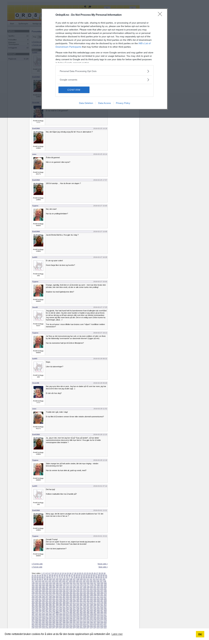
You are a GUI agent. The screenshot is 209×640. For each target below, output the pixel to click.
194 (70, 587)
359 (33, 603)
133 (87, 581)
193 (67, 587)
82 (82, 577)
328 (77, 599)
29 (102, 573)
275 (46, 595)
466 (98, 611)
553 (94, 618)
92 (106, 577)
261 (74, 593)
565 (60, 620)
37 (47, 575)
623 (33, 626)
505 (81, 614)
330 (84, 599)
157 (94, 583)
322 (57, 599)
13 (63, 573)
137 (101, 581)
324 (64, 599)
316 (36, 599)
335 (101, 599)
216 (70, 589)
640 (91, 626)
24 (90, 573)
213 (60, 589)
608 (57, 624)
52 (84, 575)
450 (43, 611)
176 (84, 585)
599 (101, 622)
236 (64, 591)
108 (77, 579)
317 (40, 599)
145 (53, 583)
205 (33, 589)
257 (60, 593)
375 (88, 603)
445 (101, 609)
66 (42, 577)
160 (105, 583)
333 (94, 599)
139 (33, 583)
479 (67, 613)
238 (70, 591)
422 (98, 607)
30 (104, 573)
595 (88, 622)
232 (50, 591)
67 (45, 577)
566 (64, 620)
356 (98, 601)
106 (70, 579)
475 (53, 613)
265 (88, 593)
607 (53, 624)
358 (105, 601)
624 (36, 626)
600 (105, 622)
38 (50, 575)
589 (67, 622)
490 (105, 613)
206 (36, 589)
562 (50, 620)
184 (36, 587)
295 (40, 597)
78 (72, 577)
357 (101, 601)
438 (77, 609)
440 (84, 609)
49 (77, 575)
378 (98, 603)
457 (67, 611)
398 (91, 605)
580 (36, 622)
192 (64, 587)
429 (46, 609)
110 (84, 579)
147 (60, 583)
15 (68, 573)
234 (57, 591)
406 (43, 607)
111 (87, 579)
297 (46, 597)
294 (36, 597)
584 (50, 622)
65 (40, 577)
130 (77, 581)
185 (40, 587)
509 (94, 614)
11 (58, 573)
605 (46, 624)
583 (46, 622)
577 (101, 620)
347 (67, 601)
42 (60, 575)
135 (94, 581)
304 (70, 597)
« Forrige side (37, 564)
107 (74, 579)
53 (87, 575)
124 (56, 581)
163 (40, 585)
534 (105, 616)
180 (98, 585)
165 (46, 585)
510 (98, 614)
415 (74, 607)
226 (105, 589)
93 (33, 579)
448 (36, 611)
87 (94, 577)
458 (70, 611)
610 (64, 624)
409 (53, 607)
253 (46, 593)
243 (88, 591)
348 (70, 601)
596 (91, 622)
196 (77, 587)
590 (70, 622)
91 (104, 577)
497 (53, 614)
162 (36, 585)
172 (70, 585)
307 (81, 597)
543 (60, 618)
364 (50, 603)
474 (50, 613)
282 (70, 595)
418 (84, 607)
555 (101, 618)
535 (33, 618)
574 (91, 620)
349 (74, 601)
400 (98, 605)
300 (57, 597)
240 (77, 591)
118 (36, 581)
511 (101, 614)
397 (88, 605)
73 (60, 577)
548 (77, 618)
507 (88, 614)
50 (79, 575)
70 (52, 577)
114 (97, 579)
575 (94, 620)
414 (70, 607)
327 (74, 599)
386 (50, 605)
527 (81, 616)
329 (81, 599)
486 (91, 613)
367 (60, 603)
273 (40, 595)
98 (45, 579)
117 (33, 581)
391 (67, 605)
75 (64, 577)
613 (74, 624)
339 (40, 601)
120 (42, 581)
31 (33, 575)
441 (88, 609)
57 (96, 575)
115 (100, 579)
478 (64, 613)
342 (50, 601)
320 (50, 599)
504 (77, 614)
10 (56, 573)
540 (50, 618)
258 (64, 593)
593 (81, 622)
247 (101, 591)
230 (43, 591)
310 (91, 597)
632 (64, 626)
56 (94, 575)
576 (98, 620)
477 (60, 613)
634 (70, 626)
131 (80, 581)
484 (84, 613)
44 (64, 575)
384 (43, 605)
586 (57, 622)
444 (98, 609)
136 (97, 581)
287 (88, 595)
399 (94, 605)
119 (39, 581)
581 (40, 622)
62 (33, 577)
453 (53, 611)
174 (77, 585)
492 (36, 614)
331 (88, 599)
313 (101, 597)
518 (50, 616)
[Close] (161, 15)
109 (81, 579)
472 (43, 613)
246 (98, 591)
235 (60, 591)
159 (101, 583)
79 (74, 577)
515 (40, 616)
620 (98, 624)
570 (77, 620)
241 (81, 591)
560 (43, 620)
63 (35, 577)
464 (91, 611)
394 (77, 605)
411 (60, 607)
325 (67, 599)
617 (87, 624)
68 (47, 577)
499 (60, 614)
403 (33, 607)
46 (69, 575)
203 (101, 587)
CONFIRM (73, 89)
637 (81, 626)
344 (57, 601)
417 (81, 607)
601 (33, 624)
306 (77, 597)
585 (53, 622)
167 (53, 585)
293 (33, 597)
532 (98, 616)
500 (64, 614)
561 (46, 620)
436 (70, 609)
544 (64, 618)
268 (98, 593)
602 (36, 624)
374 (84, 603)
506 (84, 614)
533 (101, 616)
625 (40, 626)
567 (67, 620)
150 (70, 583)
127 (66, 581)
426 (36, 609)
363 (46, 603)
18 (75, 573)
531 (94, 616)
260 (70, 593)
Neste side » (103, 564)
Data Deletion (86, 103)
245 (94, 591)
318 (43, 599)
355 (94, 601)
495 (46, 614)
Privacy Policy (123, 103)
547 (74, 618)
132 (84, 581)
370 (70, 603)
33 (38, 575)
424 (105, 607)
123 (53, 581)
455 (60, 611)
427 (40, 609)
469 (33, 613)
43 (62, 575)
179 (94, 585)
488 (98, 613)
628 (50, 626)
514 (36, 616)
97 (42, 579)
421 (94, 607)
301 (60, 597)
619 (94, 624)
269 (101, 593)
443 (94, 609)
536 (36, 618)
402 (105, 605)
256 (57, 593)
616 (84, 624)
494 (43, 614)
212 (57, 589)
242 (84, 591)
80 (77, 577)
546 (70, 618)
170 (64, 585)
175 (81, 585)
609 (60, 624)
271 (33, 595)
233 (53, 591)
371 (74, 603)
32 (35, 575)
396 (84, 605)
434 (64, 609)
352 (84, 601)
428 (43, 609)
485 (88, 613)
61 (106, 575)
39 (52, 575)
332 (91, 599)
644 (105, 626)
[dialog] (104, 59)
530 (91, 616)
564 (57, 620)
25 (92, 573)
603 (40, 624)
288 (91, 595)
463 (88, 611)
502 (70, 614)
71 (55, 577)
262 (77, 593)
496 (50, 614)
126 (63, 581)
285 (81, 595)
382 (36, 605)
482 (77, 613)
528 (84, 616)
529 (88, 616)
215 (67, 589)
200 (91, 587)
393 (74, 605)
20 (80, 573)
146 (57, 583)
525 (74, 616)
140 (36, 583)
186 (43, 587)
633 (67, 626)
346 (64, 601)
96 (40, 579)
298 (50, 597)
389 (60, 605)
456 (64, 611)
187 (46, 587)
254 (50, 593)
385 (46, 605)
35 (42, 575)
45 (67, 575)
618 (91, 624)
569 (74, 620)
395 (81, 605)
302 (64, 597)
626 (43, 626)
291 (101, 595)
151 (74, 583)
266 (91, 593)
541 (53, 618)
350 (77, 601)
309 (88, 597)
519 (53, 616)
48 (74, 575)
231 (46, 591)
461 (81, 611)
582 (43, 622)
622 (105, 624)
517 (46, 616)
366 (57, 603)
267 (94, 593)
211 (53, 589)
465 (94, 611)
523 (67, 616)
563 (53, 620)
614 (77, 624)
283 (74, 595)
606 (50, 624)
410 (57, 607)
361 (40, 603)
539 (46, 618)
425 (33, 609)
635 (74, 626)
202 (98, 587)
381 (33, 605)
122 (49, 581)
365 (53, 603)
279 (60, 595)
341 (46, 601)
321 (53, 599)
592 (77, 622)
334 (98, 599)
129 (73, 581)
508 (91, 614)
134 (90, 581)
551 (88, 618)
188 (50, 587)
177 (88, 585)
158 (98, 583)
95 (38, 579)
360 (36, 603)
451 (46, 611)
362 (43, 603)
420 (91, 607)
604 (43, 624)
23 (87, 573)
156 (91, 583)
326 (70, 599)
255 (53, 593)
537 (40, 618)
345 (60, 601)
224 (98, 589)
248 (105, 591)
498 (57, 614)
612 (70, 624)
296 (43, 597)
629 (53, 626)
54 (89, 575)
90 (101, 577)
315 (33, 599)
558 (36, 620)
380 (105, 603)
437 (74, 609)
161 (33, 585)
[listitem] (104, 71)
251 (40, 593)
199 (88, 587)
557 (33, 620)
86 (91, 577)
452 (50, 611)
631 (60, 626)
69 (50, 577)
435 (67, 609)
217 (74, 589)
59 (101, 575)
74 (62, 577)
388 (57, 605)
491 (33, 614)
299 (53, 597)
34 (40, 575)
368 (64, 603)
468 (105, 611)
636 (77, 626)
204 (105, 587)
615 (81, 624)
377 (94, 603)
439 (81, 609)
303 (67, 597)
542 (57, 618)
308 (84, 597)
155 (88, 583)
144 (50, 583)
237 (67, 591)
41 (57, 575)
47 (72, 575)
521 (60, 616)
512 (105, 614)
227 (33, 591)
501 (67, 614)
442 (91, 609)
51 (82, 575)
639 (88, 626)
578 (105, 620)
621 (101, 624)
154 (84, 583)
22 (85, 573)
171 (67, 585)
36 (45, 575)
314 (105, 597)
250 (36, 593)
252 (43, 593)
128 (70, 581)
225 (101, 589)
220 (84, 589)
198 (84, 587)
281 (67, 595)
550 (84, 618)
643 (101, 626)
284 (77, 595)
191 (60, 587)
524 (70, 616)
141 (40, 583)
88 (96, 577)
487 (94, 613)
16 (70, 573)
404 (36, 607)
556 (105, 618)
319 (46, 599)
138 (104, 581)
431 (53, 609)
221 (87, 589)
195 (74, 587)
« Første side (37, 567)
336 (105, 599)
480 (70, 613)
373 (81, 603)
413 (67, 607)
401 (101, 605)
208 (43, 589)
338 (36, 601)
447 (33, 611)
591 (74, 622)
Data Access (104, 103)
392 (70, 605)
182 (105, 585)
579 (33, 622)
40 (55, 575)
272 (36, 595)
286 (84, 595)
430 (50, 609)
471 (40, 613)
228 (36, 591)
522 (64, 616)
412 (63, 607)
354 (91, 601)
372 (77, 603)
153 (81, 583)
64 (38, 577)
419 (87, 607)
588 (64, 622)
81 (79, 577)
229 (40, 591)
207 (40, 589)
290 (98, 595)
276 (50, 595)
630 (57, 626)
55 (91, 575)
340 (43, 601)
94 (35, 579)
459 (74, 611)
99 (47, 579)
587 (60, 622)
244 (91, 591)
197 (81, 587)
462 (84, 611)
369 (67, 603)
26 (95, 573)
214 (63, 589)
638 (84, 626)
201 (94, 587)
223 (94, 589)
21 (82, 573)
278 (57, 595)
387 (53, 605)
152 (77, 583)
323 (60, 599)
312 (98, 597)
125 (60, 581)
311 (94, 597)
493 (40, 614)
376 (91, 603)
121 (46, 581)
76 (67, 577)
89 (99, 577)
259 (67, 593)
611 (67, 624)
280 (64, 595)
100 (50, 579)
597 (94, 622)
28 (100, 573)
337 (33, 601)
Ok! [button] (200, 634)
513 (33, 616)
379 (101, 603)
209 (46, 589)
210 (50, 589)
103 (60, 579)
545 (67, 618)
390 (64, 605)
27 (97, 573)
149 (67, 583)
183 (33, 587)
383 (40, 605)
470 (36, 613)
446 (105, 609)
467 (101, 611)
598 (98, 622)
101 (53, 579)
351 (81, 601)
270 (105, 593)
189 (53, 587)
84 (87, 577)
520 (57, 616)
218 (77, 589)
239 (74, 591)
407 (46, 607)
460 (77, 611)
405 (40, 607)
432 (57, 609)
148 (64, 583)
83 (84, 577)
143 (46, 583)
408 (50, 607)
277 (53, 595)
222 (91, 589)
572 (84, 620)
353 (88, 601)
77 (69, 577)
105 (67, 579)
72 (57, 577)
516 (43, 616)
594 (84, 622)
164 (43, 585)
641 (94, 626)
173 (74, 585)
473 (46, 613)
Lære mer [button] (117, 634)
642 (98, 626)
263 (81, 593)
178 (91, 585)
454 (57, 611)
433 (60, 609)
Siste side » (103, 567)
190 (57, 587)
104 (64, 579)
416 (77, 607)
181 (101, 585)
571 (81, 620)
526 (77, 616)
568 (70, 620)
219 (81, 589)
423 (101, 607)
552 (91, 618)
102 (57, 579)
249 (33, 593)
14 (65, 573)
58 (99, 575)
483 (81, 613)
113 (94, 579)
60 (104, 575)
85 (89, 577)
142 (43, 583)
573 (88, 620)
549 (81, 618)
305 (74, 597)
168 (57, 585)
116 (104, 579)
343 (53, 601)
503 (74, 614)
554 (98, 618)
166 (50, 585)
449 (40, 611)
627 (46, 626)
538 (43, 618)
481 (74, 613)
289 (94, 595)
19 (78, 573)
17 (73, 573)
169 (60, 585)
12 (60, 573)
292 (105, 595)
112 (90, 579)
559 (40, 620)
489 (101, 613)
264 (84, 593)
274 (43, 595)
